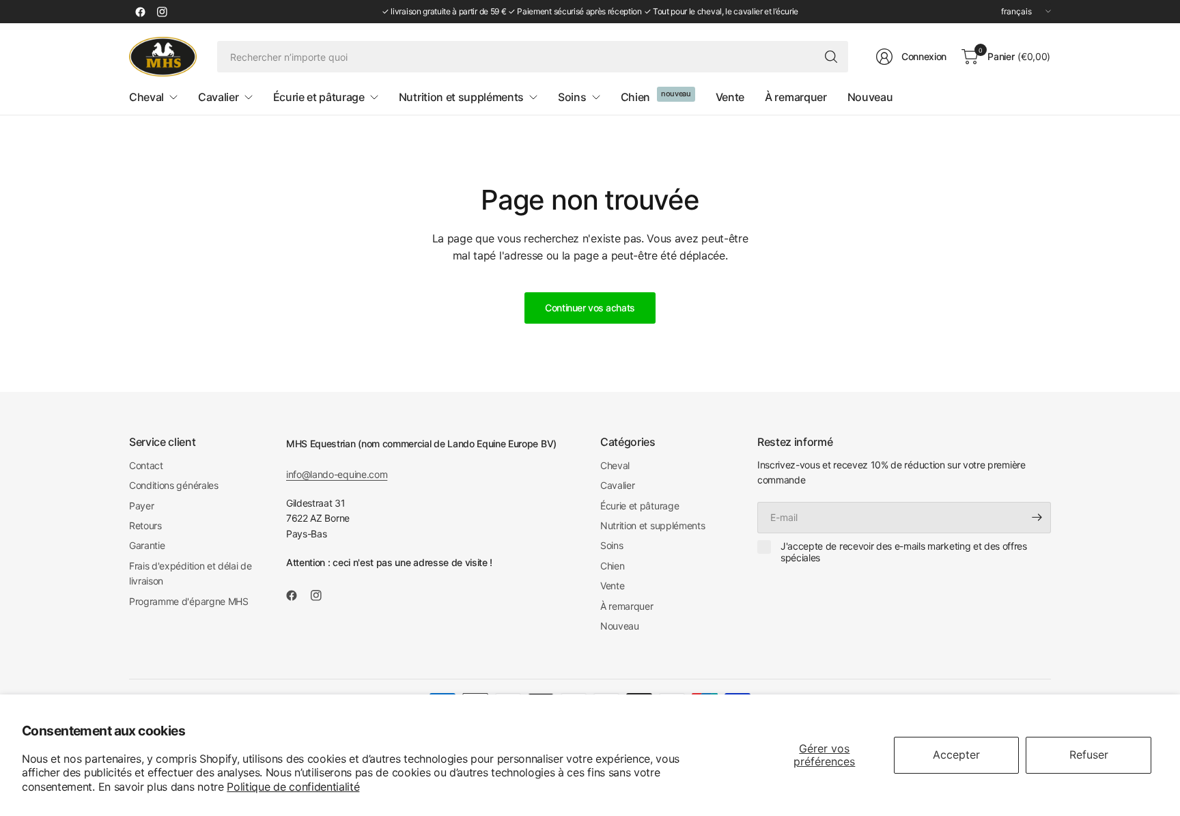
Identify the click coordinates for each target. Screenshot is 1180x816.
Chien (612, 566)
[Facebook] (140, 12)
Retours (145, 525)
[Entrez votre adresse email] (1037, 517)
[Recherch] (831, 56)
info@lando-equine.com (336, 474)
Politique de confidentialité (293, 786)
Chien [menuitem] (635, 97)
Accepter (956, 754)
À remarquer (626, 606)
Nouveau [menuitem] (870, 97)
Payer (141, 505)
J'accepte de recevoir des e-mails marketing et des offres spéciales (904, 552)
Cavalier (617, 485)
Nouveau (619, 626)
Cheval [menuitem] (146, 97)
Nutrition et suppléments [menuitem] (461, 97)
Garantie (147, 545)
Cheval (615, 465)
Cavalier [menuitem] (218, 97)
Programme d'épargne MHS (189, 601)
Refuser (1088, 754)
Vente (612, 585)
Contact (146, 465)
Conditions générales (174, 485)
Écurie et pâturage (639, 505)
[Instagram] (162, 12)
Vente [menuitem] (730, 97)
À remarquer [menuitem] (795, 97)
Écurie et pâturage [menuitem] (319, 97)
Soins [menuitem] (572, 97)
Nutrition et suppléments (652, 525)
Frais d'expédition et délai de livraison (190, 573)
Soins (611, 545)
